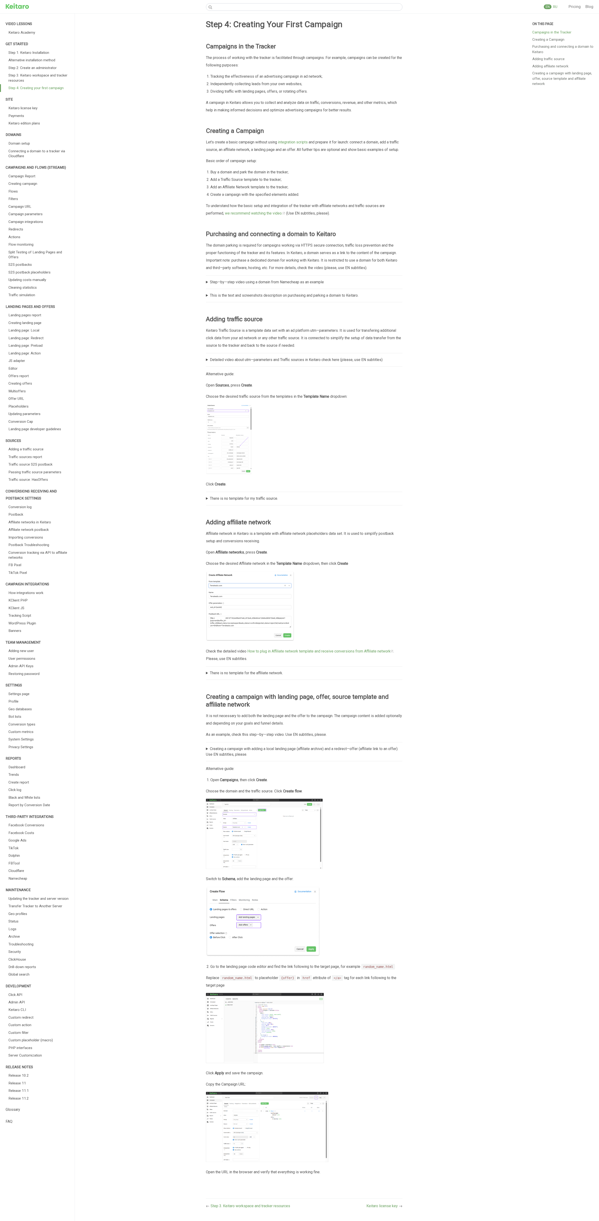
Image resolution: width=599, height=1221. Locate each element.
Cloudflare (16, 871)
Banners (14, 631)
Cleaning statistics (22, 287)
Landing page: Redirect (26, 338)
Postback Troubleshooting (28, 545)
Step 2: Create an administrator (32, 68)
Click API (15, 995)
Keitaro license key (22, 108)
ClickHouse (17, 959)
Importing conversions (25, 537)
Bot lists (14, 716)
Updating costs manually (27, 280)
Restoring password (24, 674)
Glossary (13, 1109)
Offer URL (16, 399)
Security (14, 952)
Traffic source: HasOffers (28, 479)
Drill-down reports (22, 967)
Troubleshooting (20, 944)
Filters (13, 199)
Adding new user (21, 651)
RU (554, 7)
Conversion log (20, 507)
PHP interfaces (20, 1048)
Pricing (575, 6)
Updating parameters (24, 414)
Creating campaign (22, 184)
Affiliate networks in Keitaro (29, 522)
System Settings (21, 739)
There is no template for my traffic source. (244, 498)
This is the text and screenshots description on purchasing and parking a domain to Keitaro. (284, 295)
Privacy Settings (20, 747)
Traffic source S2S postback (30, 464)
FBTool (14, 863)
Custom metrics (20, 732)
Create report (18, 782)
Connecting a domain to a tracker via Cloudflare (36, 153)
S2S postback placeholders (29, 272)
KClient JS (16, 608)
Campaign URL (19, 206)
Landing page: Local (23, 330)
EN (548, 7)
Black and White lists (24, 797)
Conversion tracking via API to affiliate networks (37, 555)
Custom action (19, 1025)
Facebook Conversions (26, 825)
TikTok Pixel (17, 573)
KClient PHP (18, 600)
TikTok (13, 848)
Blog (589, 6)
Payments (16, 116)
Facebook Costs (21, 833)
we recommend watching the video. (253, 213)
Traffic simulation (21, 295)
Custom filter (18, 1033)
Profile (13, 701)
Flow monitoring (20, 244)
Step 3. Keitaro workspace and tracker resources (37, 77)
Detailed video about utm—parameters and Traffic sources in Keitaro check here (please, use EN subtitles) (296, 359)
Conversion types (21, 724)
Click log (14, 790)
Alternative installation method (31, 60)
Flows (13, 191)
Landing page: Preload (25, 345)
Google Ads (17, 840)
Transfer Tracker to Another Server (35, 906)
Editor (13, 368)
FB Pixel (14, 565)
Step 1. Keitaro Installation (28, 53)
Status (13, 921)
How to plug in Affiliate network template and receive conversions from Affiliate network (319, 651)
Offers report (18, 376)
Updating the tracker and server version (38, 899)
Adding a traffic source (26, 449)
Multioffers (17, 391)
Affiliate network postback (28, 530)
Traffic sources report (25, 457)
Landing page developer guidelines (34, 429)
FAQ (9, 1121)
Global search (18, 974)
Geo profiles (17, 914)
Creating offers (20, 383)
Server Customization (25, 1055)
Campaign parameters (25, 214)
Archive (14, 936)
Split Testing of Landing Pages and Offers (35, 254)
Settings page (18, 694)
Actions (14, 237)
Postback (15, 514)
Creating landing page (24, 323)
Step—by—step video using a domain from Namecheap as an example (267, 282)
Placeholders (18, 406)
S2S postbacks (20, 264)
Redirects (15, 229)
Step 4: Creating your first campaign (36, 88)
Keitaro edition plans (24, 123)
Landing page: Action (24, 353)
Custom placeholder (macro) (30, 1040)
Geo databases (20, 709)
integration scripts (293, 142)
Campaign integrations (25, 222)
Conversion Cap (20, 421)
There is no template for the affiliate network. (246, 673)
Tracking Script (19, 615)
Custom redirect (20, 1017)
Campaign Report (21, 176)
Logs (12, 929)
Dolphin (14, 855)
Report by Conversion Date (29, 805)
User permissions (21, 658)
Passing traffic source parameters (34, 472)
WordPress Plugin (22, 623)
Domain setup (19, 143)
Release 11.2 (18, 1098)
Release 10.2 (18, 1075)
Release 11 (17, 1083)
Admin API (16, 1002)
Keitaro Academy (21, 32)
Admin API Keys (20, 666)
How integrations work (25, 593)
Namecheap (17, 878)
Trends (13, 775)
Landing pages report (24, 315)
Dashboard (16, 767)
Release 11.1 (18, 1091)
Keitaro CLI (17, 1010)
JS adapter (16, 361)
